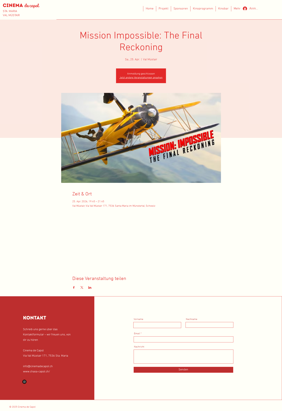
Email (137, 333)
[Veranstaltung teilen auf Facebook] (73, 287)
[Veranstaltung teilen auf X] (81, 287)
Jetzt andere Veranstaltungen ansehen (141, 77)
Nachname (191, 319)
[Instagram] (24, 382)
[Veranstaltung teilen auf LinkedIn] (89, 287)
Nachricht (139, 347)
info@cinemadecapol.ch (38, 366)
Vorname (138, 319)
